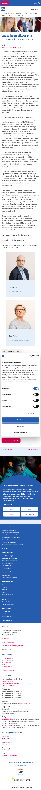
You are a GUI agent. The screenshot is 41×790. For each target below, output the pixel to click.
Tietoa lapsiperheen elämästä (11, 532)
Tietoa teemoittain (7, 563)
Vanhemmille (8, 351)
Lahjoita (5, 3)
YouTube (7, 666)
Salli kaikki (20, 420)
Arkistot (4, 589)
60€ (31, 509)
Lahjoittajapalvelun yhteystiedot (12, 645)
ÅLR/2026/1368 (7, 725)
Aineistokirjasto (6, 568)
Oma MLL (11, 649)
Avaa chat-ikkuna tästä (9, 755)
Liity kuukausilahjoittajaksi (10, 683)
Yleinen (17, 351)
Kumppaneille (7, 572)
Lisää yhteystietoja (8, 642)
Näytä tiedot (31, 414)
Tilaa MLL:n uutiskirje (9, 670)
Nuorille (5, 548)
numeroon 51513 (24, 703)
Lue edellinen (8, 449)
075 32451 (6, 638)
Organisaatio (6, 585)
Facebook (7, 658)
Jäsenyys (4, 592)
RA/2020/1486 (7, 719)
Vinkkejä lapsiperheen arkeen (10, 535)
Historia (4, 587)
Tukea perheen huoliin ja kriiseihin (12, 537)
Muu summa (29, 514)
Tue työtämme (7, 608)
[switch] (36, 394)
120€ (13, 509)
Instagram (7, 660)
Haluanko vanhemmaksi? (9, 542)
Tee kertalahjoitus (7, 681)
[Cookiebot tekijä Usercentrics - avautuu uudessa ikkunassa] (30, 356)
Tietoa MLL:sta (7, 581)
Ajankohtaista (15, 13)
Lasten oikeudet (7, 565)
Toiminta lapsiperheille (8, 540)
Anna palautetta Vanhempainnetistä (13, 544)
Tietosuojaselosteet (14, 762)
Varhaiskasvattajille (7, 556)
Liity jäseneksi (6, 611)
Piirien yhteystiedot (8, 604)
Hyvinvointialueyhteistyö (9, 577)
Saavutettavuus (28, 762)
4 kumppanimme (12, 365)
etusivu (4, 13)
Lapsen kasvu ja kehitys (9, 530)
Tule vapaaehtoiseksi (8, 616)
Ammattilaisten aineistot (9, 560)
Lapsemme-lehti (6, 597)
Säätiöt (4, 599)
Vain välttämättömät (20, 432)
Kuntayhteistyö (6, 575)
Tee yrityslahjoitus (8, 685)
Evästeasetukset (20, 765)
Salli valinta (20, 426)
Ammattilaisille (7, 552)
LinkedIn (7, 662)
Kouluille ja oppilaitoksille (9, 558)
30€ (13, 514)
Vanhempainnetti (8, 527)
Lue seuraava (32, 449)
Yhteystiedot (6, 602)
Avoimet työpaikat (7, 594)
